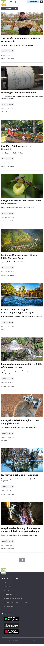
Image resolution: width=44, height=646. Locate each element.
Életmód (5, 330)
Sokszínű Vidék (7, 51)
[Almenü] (10, 2)
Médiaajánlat (9, 606)
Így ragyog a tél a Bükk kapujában (20, 475)
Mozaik (4, 112)
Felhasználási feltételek (13, 598)
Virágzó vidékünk (8, 58)
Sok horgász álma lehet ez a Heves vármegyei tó (20, 39)
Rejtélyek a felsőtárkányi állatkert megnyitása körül (20, 422)
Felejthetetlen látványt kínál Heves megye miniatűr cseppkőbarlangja (20, 529)
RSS (5, 582)
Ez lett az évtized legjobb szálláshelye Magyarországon (17, 311)
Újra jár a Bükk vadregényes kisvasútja (16, 147)
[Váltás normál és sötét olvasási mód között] (15, 2)
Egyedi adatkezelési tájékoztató (15, 602)
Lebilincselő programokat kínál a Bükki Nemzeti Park (19, 256)
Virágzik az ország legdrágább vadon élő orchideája (21, 202)
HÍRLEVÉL (7, 586)
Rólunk (6, 590)
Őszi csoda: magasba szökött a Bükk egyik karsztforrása (21, 365)
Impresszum (8, 594)
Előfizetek (33, 1)
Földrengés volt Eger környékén (18, 92)
